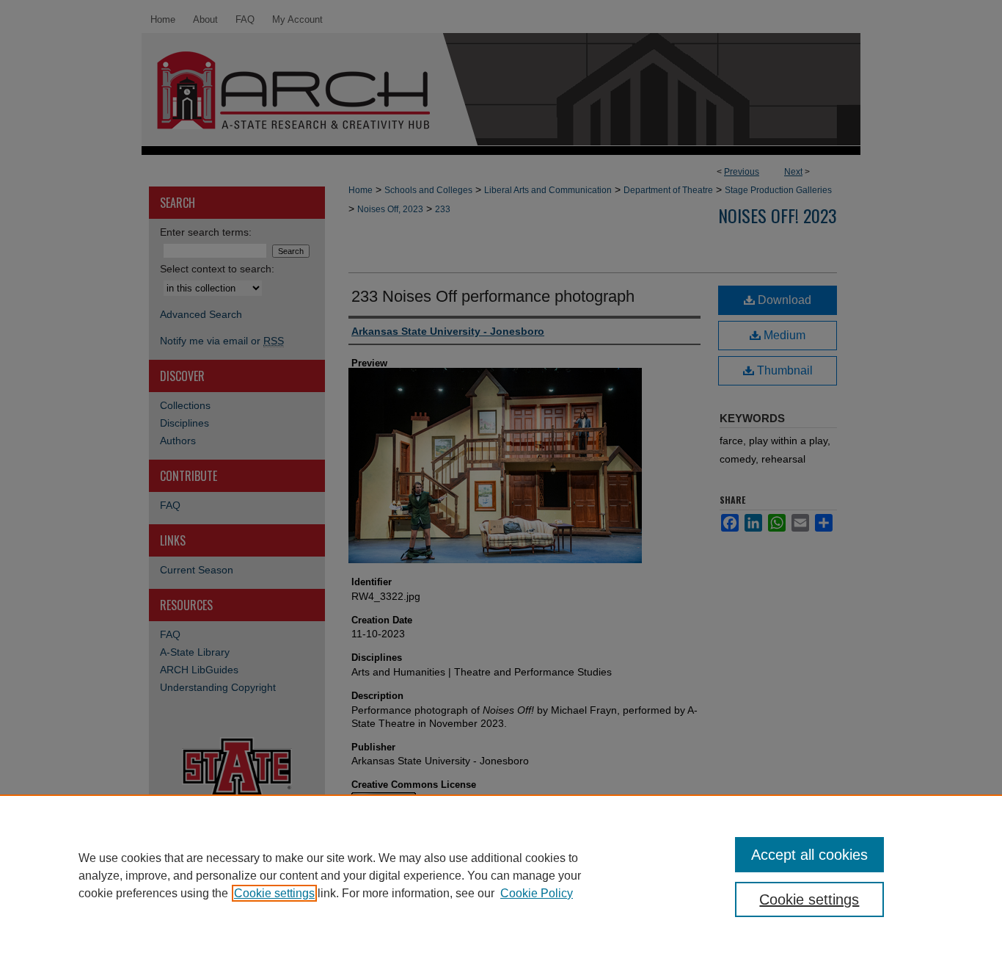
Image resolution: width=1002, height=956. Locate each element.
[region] (501, 875)
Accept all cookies (809, 855)
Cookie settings (274, 893)
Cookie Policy (536, 893)
